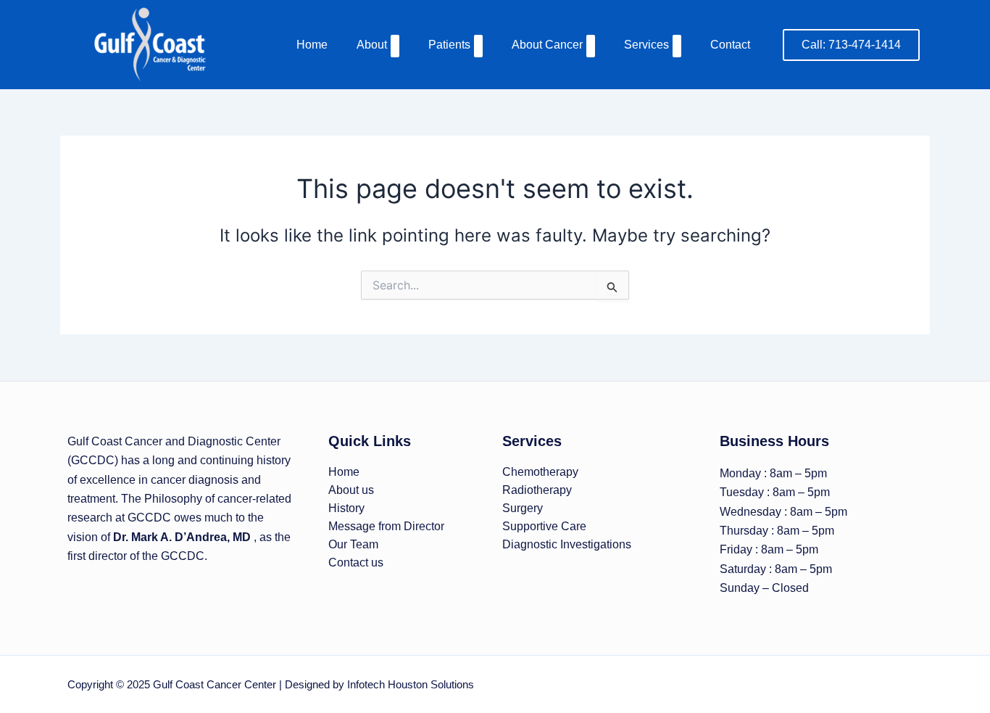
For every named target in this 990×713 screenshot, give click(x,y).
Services (646, 44)
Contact (730, 44)
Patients (449, 44)
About (372, 44)
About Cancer (547, 44)
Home (312, 44)
